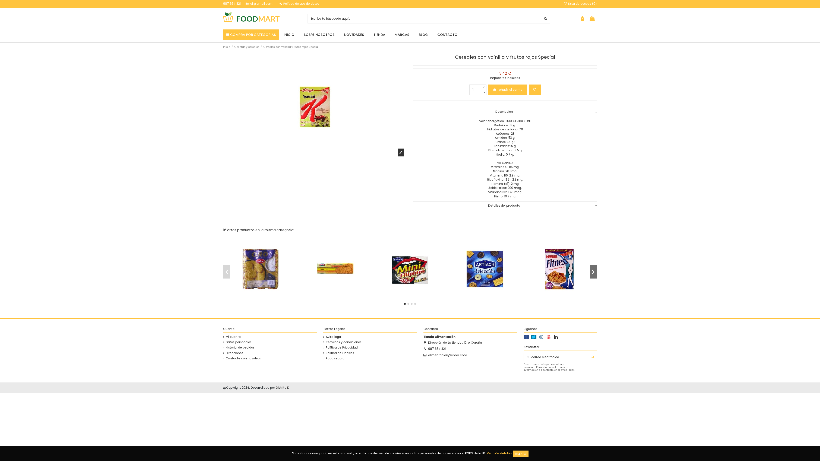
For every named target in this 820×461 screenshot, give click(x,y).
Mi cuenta (233, 337)
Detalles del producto (504, 206)
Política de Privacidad (342, 348)
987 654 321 (232, 3)
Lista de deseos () (582, 3)
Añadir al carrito (511, 90)
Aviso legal (333, 337)
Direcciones (234, 353)
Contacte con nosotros (243, 358)
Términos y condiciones (344, 342)
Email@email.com (259, 3)
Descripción (504, 112)
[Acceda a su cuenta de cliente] (582, 19)
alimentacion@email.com (447, 355)
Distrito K (282, 387)
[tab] (505, 112)
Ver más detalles (499, 453)
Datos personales (239, 342)
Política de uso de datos (301, 3)
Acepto (520, 454)
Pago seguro (335, 358)
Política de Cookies (340, 353)
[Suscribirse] (592, 357)
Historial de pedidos (240, 348)
